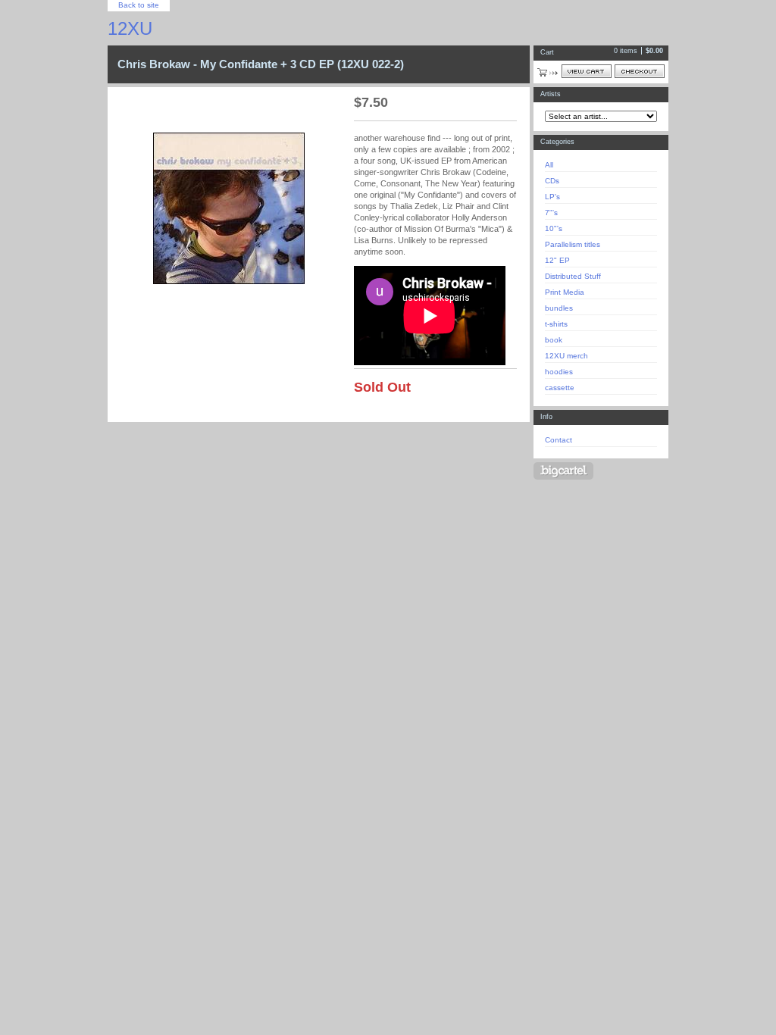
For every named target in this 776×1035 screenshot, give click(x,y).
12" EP (557, 260)
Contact (558, 440)
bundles (559, 308)
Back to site (138, 5)
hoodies (559, 371)
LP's (552, 196)
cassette (559, 387)
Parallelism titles (572, 244)
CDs (552, 181)
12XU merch (566, 356)
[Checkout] (640, 71)
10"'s (553, 228)
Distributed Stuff (573, 276)
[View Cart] (587, 71)
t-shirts (556, 324)
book (553, 340)
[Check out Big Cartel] (563, 471)
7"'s (551, 212)
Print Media (564, 292)
